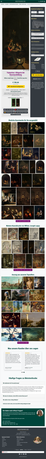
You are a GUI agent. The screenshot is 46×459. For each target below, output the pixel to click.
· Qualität (18, 441)
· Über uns (3, 446)
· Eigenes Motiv (19, 438)
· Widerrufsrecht (4, 443)
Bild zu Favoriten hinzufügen (21, 109)
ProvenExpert (11, 367)
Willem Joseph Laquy (22, 4)
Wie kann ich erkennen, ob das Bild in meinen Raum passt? (15, 396)
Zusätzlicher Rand (33, 14)
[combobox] (37, 16)
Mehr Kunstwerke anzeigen (23, 342)
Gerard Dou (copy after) (22, 78)
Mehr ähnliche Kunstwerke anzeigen (23, 221)
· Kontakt (3, 438)
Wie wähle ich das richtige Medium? (10, 399)
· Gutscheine (18, 443)
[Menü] (1, 1)
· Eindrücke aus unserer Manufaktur (22, 442)
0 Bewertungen (17, 114)
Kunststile (6, 4)
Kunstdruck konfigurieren (16, 86)
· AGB (3, 441)
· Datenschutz (4, 442)
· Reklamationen (4, 445)
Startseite (2, 4)
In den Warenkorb (38, 75)
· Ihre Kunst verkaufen (20, 439)
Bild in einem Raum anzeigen (21, 112)
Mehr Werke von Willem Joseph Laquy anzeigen (23, 269)
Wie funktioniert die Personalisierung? (11, 383)
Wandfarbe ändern (9, 112)
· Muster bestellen (19, 445)
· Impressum (4, 439)
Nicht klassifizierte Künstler (14, 4)
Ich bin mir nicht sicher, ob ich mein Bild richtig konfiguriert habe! (16, 403)
